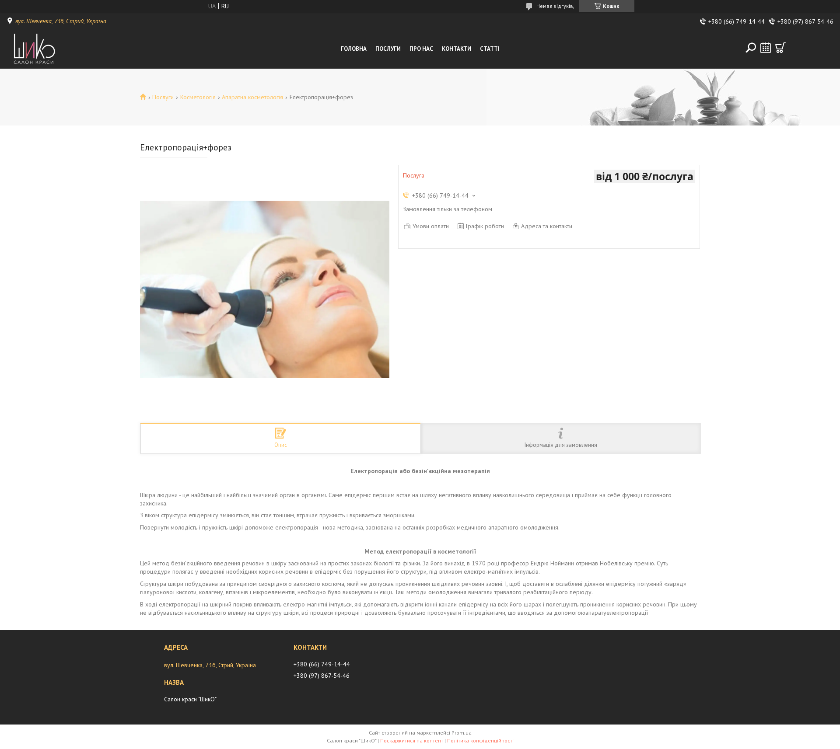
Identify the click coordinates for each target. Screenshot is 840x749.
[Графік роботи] (765, 47)
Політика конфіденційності (480, 740)
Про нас (421, 48)
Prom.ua (462, 732)
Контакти (456, 48)
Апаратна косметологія (252, 97)
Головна (354, 48)
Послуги (388, 48)
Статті (490, 48)
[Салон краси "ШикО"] (45, 49)
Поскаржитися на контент (411, 740)
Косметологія (198, 97)
